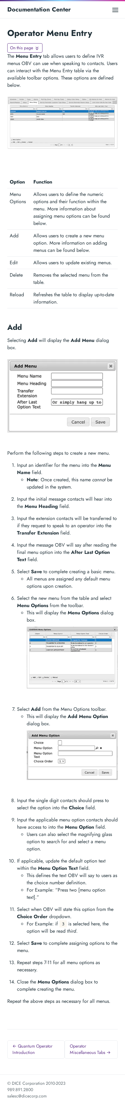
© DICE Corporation (26, 1083)
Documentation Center (39, 9)
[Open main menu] (115, 9)
